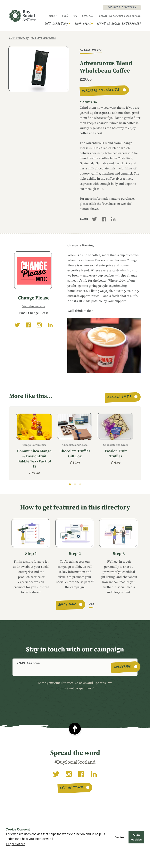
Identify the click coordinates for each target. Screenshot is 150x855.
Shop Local (82, 24)
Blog (65, 16)
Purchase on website (100, 90)
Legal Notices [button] (15, 844)
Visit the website (33, 306)
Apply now (67, 605)
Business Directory (122, 7)
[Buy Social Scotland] (22, 16)
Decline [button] (119, 837)
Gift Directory (56, 24)
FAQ (75, 16)
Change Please (91, 50)
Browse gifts (119, 397)
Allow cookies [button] (136, 837)
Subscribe (122, 667)
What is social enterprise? (119, 24)
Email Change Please (33, 313)
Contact (88, 16)
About (53, 16)
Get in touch (71, 788)
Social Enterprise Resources (120, 16)
